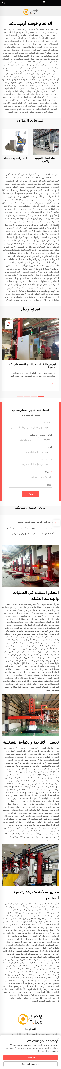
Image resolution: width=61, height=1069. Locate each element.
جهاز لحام (11, 527)
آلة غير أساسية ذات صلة (15, 158)
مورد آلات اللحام (28, 527)
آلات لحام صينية (47, 527)
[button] (41, 396)
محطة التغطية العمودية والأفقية (46, 160)
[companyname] (30, 12)
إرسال (30, 493)
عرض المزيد (50, 383)
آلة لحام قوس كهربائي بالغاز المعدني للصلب (36, 522)
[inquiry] (56, 523)
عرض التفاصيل (46, 142)
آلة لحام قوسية (48, 533)
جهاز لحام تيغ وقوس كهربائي (23, 533)
